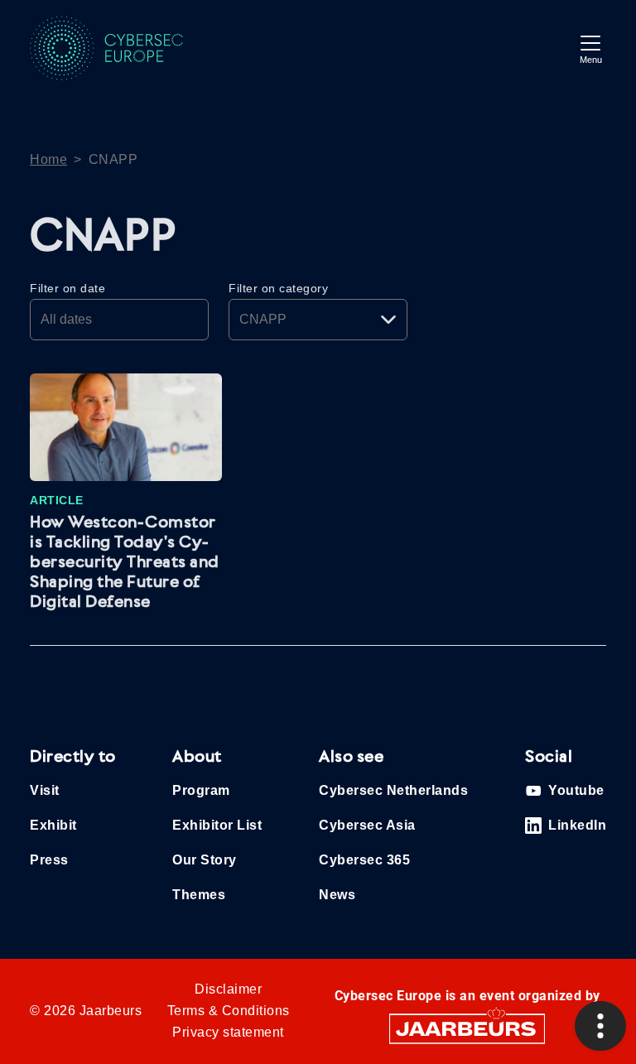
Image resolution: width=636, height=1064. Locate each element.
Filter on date (67, 288)
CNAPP (113, 159)
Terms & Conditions (228, 1011)
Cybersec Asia (367, 825)
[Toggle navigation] (590, 48)
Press (49, 860)
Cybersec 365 (364, 860)
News (337, 895)
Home (48, 159)
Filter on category (278, 288)
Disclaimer (228, 989)
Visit (45, 790)
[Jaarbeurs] (467, 1028)
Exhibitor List (217, 825)
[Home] (121, 48)
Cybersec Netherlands (393, 790)
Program (201, 790)
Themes (198, 895)
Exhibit (53, 825)
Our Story (204, 860)
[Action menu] (600, 1026)
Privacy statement (228, 1032)
